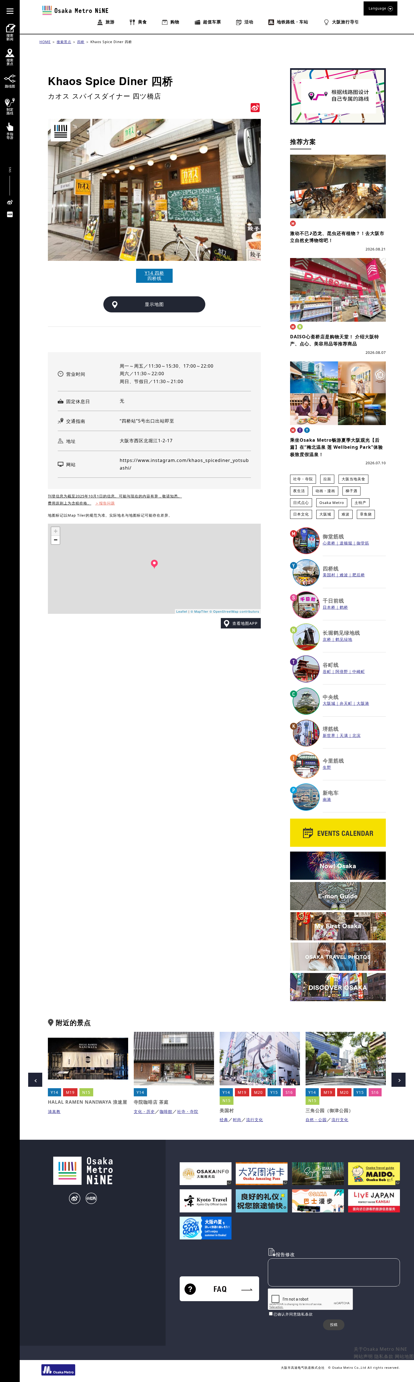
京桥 (327, 639)
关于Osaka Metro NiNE (380, 1349)
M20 (258, 1092)
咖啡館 (166, 1111)
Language (377, 8)
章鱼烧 (366, 514)
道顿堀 (346, 543)
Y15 (274, 1092)
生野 (327, 767)
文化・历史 (144, 1111)
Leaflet (181, 611)
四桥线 (331, 568)
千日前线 (333, 600)
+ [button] (56, 531)
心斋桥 (329, 543)
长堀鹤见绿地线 (341, 632)
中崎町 (358, 671)
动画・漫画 (325, 490)
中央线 (331, 697)
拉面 (327, 478)
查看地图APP (245, 623)
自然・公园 (316, 1119)
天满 (344, 735)
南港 (327, 799)
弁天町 (346, 703)
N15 (86, 1092)
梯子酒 (351, 490)
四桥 (80, 41)
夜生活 (299, 490)
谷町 (327, 671)
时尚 (237, 1119)
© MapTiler (199, 611)
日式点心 (301, 502)
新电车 (331, 792)
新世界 (329, 735)
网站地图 (404, 1356)
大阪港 (363, 703)
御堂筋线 (333, 536)
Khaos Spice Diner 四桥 (111, 41)
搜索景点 (64, 41)
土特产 (360, 502)
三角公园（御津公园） (329, 1110)
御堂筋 (363, 543)
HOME (45, 41)
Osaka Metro (331, 502)
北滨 (356, 735)
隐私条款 (383, 1356)
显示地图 (154, 304)
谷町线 (331, 664)
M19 (70, 1092)
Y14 (54, 1092)
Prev (35, 1080)
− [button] (56, 539)
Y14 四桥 (154, 273)
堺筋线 (331, 728)
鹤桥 (344, 607)
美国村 (329, 574)
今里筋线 (333, 760)
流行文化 (254, 1119)
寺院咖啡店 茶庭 (151, 1102)
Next (398, 1080)
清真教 (54, 1111)
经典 (224, 1119)
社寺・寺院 (303, 478)
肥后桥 (358, 574)
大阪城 (325, 514)
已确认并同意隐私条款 (293, 1314)
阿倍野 (341, 671)
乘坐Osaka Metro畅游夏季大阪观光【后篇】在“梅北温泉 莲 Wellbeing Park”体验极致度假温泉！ (336, 447)
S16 (289, 1092)
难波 (346, 514)
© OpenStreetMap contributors (234, 611)
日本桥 (329, 607)
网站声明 (363, 1356)
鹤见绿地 (343, 639)
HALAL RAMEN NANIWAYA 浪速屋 (87, 1102)
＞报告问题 (105, 503)
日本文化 (301, 514)
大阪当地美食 (353, 478)
